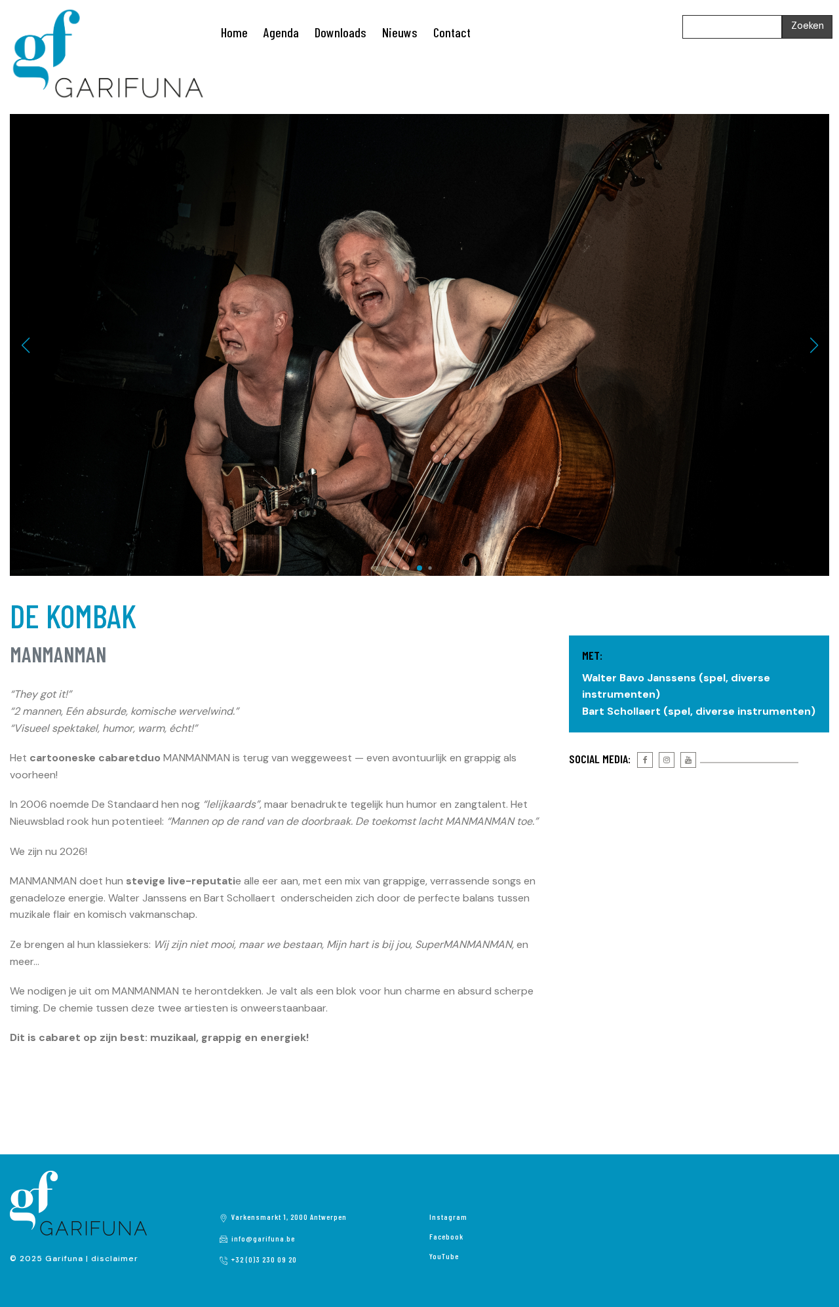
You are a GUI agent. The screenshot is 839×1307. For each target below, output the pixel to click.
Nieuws (400, 32)
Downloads (340, 32)
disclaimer (114, 1258)
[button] (408, 567)
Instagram (448, 1216)
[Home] (108, 53)
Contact (452, 32)
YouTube (444, 1255)
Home (234, 32)
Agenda (281, 32)
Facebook (446, 1236)
